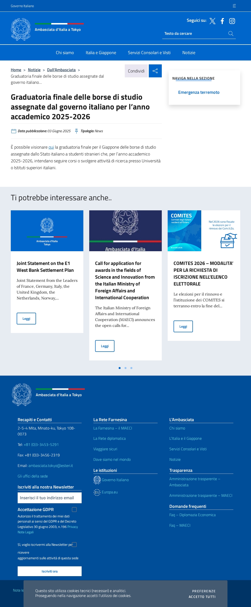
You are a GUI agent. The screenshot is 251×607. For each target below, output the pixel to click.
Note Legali (26, 532)
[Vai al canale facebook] (221, 21)
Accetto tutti (202, 596)
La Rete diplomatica (109, 438)
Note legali (21, 590)
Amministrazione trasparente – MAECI (200, 495)
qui (51, 147)
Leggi (29, 318)
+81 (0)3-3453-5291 (41, 444)
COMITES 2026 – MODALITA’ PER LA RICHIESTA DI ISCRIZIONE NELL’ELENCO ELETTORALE (203, 273)
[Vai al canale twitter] (211, 21)
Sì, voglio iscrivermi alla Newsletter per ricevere (45, 545)
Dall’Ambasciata (61, 70)
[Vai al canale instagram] (231, 21)
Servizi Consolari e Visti (188, 449)
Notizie (34, 70)
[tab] (120, 368)
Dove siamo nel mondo (112, 459)
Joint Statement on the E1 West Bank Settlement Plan (45, 266)
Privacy (72, 526)
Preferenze (204, 591)
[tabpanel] (47, 286)
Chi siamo (177, 428)
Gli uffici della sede (33, 476)
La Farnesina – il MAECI (112, 428)
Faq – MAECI (179, 525)
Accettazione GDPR (36, 509)
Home (16, 70)
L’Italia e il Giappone (185, 438)
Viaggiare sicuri (105, 449)
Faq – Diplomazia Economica (192, 515)
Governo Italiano (22, 5)
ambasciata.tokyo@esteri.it (50, 465)
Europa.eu (109, 492)
